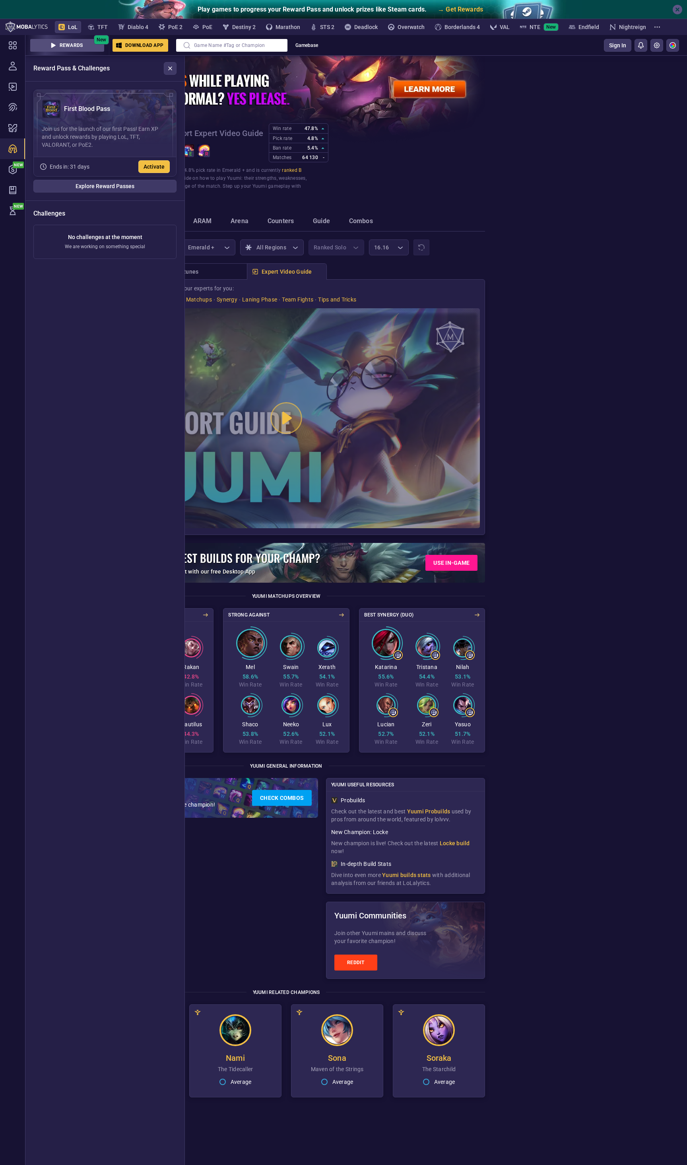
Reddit (356, 962)
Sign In (617, 45)
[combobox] (231, 45)
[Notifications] (641, 45)
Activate (154, 166)
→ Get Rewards (460, 9)
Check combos (282, 798)
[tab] (202, 221)
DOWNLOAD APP (144, 45)
